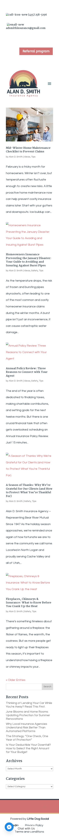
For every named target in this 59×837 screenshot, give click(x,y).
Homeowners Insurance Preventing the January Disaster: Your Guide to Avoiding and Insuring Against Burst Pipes (28, 260)
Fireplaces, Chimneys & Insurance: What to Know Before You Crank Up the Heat (28, 603)
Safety (34, 270)
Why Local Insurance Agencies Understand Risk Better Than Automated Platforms (26, 727)
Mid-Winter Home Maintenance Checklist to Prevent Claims (28, 150)
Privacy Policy (34, 825)
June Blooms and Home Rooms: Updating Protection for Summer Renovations (28, 715)
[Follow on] (20, 38)
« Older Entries (15, 680)
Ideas (27, 157)
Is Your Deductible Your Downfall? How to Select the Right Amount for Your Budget (28, 748)
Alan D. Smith (16, 157)
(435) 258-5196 (37, 15)
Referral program (36, 51)
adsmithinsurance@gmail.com (26, 26)
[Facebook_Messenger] (9, 828)
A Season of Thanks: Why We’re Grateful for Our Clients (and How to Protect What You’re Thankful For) (29, 490)
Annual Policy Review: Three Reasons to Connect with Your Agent (27, 372)
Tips (33, 157)
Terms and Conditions (29, 831)
